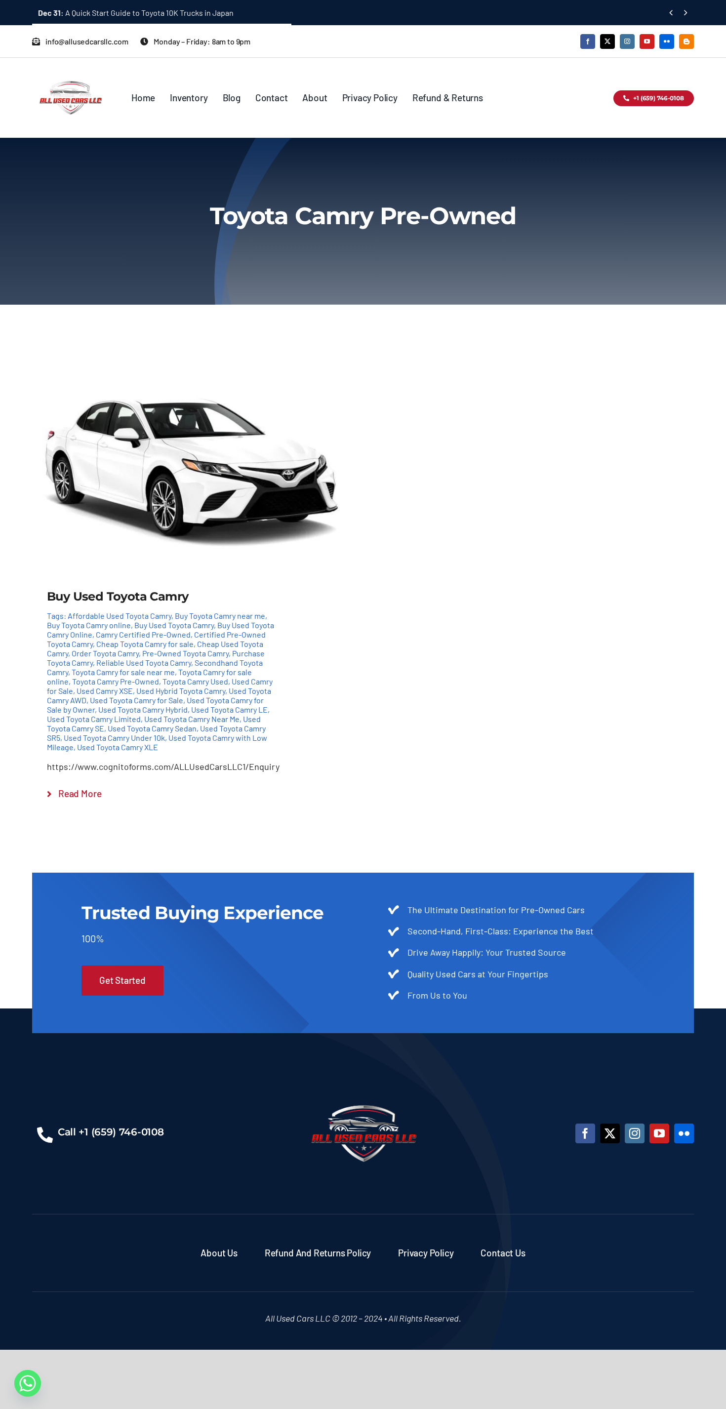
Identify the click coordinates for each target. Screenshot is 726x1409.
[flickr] (666, 41)
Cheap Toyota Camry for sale (145, 643)
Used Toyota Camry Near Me (192, 719)
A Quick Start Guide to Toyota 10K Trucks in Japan (136, 12)
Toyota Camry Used (195, 681)
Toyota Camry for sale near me (123, 672)
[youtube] (647, 41)
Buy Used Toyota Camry (174, 625)
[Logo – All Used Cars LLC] (70, 72)
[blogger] (686, 41)
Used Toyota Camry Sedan (152, 728)
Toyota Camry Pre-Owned (115, 681)
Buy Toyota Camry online (89, 625)
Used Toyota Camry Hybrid (143, 709)
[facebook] (587, 41)
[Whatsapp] (27, 1383)
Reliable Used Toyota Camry (143, 662)
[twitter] (607, 41)
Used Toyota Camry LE (229, 709)
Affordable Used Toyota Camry (119, 615)
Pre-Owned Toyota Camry (185, 653)
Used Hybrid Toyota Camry (180, 690)
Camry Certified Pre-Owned (143, 634)
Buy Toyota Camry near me (220, 615)
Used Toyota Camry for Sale (136, 700)
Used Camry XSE (105, 690)
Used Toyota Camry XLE (117, 747)
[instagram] (627, 41)
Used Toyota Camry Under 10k (114, 737)
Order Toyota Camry (105, 653)
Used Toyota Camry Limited (94, 719)
